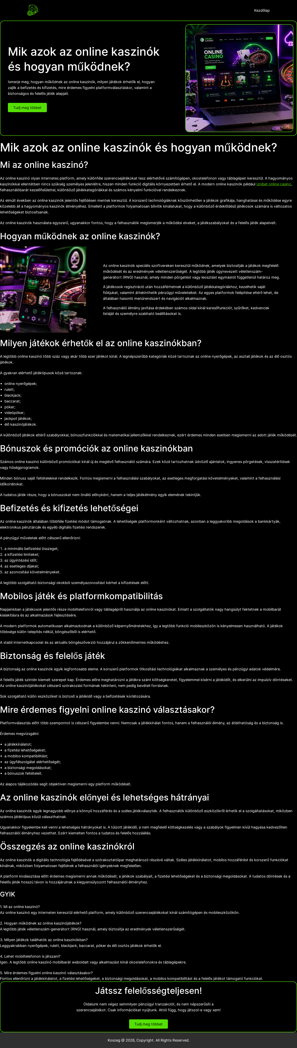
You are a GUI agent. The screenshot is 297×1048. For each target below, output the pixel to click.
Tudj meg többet (27, 107)
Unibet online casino (273, 184)
